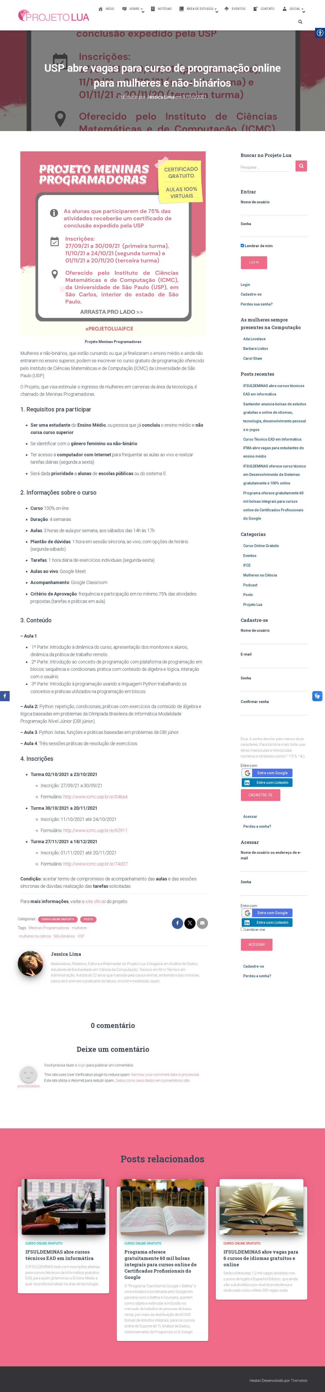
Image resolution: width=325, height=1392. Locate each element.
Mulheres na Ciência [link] (260, 575)
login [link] (82, 1065)
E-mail (246, 654)
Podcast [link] (250, 585)
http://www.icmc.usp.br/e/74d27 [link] (95, 863)
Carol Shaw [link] (252, 358)
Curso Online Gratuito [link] (58, 919)
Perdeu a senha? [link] (257, 826)
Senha (246, 224)
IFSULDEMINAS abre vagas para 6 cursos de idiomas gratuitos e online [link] (260, 1258)
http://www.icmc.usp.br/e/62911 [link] (95, 830)
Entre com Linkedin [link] (272, 783)
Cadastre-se (261, 795)
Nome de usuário (255, 202)
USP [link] (80, 936)
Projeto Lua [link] (252, 605)
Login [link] (245, 285)
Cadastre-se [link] (251, 294)
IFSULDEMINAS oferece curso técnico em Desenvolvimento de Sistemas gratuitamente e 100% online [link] (274, 474)
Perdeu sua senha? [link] (257, 304)
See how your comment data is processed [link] (165, 1075)
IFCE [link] (247, 565)
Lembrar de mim (258, 246)
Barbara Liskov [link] (255, 349)
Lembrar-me (255, 930)
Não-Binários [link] (64, 936)
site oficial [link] (96, 901)
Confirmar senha (255, 702)
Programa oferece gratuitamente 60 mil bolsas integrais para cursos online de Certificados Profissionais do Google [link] (160, 1264)
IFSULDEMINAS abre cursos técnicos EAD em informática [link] (59, 1255)
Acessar (257, 945)
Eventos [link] (249, 556)
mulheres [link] (79, 928)
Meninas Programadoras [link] (49, 928)
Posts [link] (88, 919)
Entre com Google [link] (272, 773)
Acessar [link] (250, 817)
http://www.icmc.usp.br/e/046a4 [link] (95, 796)
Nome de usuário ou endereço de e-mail (271, 855)
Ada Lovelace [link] (254, 339)
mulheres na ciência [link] (35, 936)
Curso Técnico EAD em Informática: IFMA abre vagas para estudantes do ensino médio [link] (273, 447)
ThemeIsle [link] (299, 1381)
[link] (54, 15)
